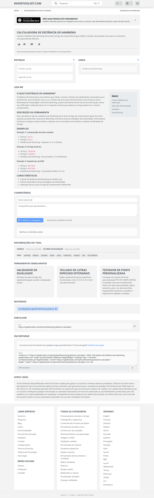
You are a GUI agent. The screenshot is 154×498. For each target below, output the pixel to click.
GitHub (21, 465)
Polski (105, 456)
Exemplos (115, 109)
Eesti (105, 448)
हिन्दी (105, 459)
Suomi (106, 452)
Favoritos (22, 416)
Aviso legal (22, 456)
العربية (105, 463)
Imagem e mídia (67, 437)
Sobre (20, 427)
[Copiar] (134, 326)
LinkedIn (21, 473)
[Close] (135, 20)
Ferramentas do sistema (71, 445)
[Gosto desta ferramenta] (19, 44)
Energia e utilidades (69, 480)
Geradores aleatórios (70, 448)
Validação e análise (69, 441)
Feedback (22, 437)
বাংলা (104, 481)
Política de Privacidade (27, 452)
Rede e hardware (68, 462)
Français (106, 419)
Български (108, 484)
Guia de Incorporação (27, 434)
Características (117, 112)
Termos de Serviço (25, 448)
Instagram (22, 469)
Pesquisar (22, 419)
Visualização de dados (70, 476)
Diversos (64, 465)
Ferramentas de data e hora (72, 427)
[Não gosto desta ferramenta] (24, 44)
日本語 (106, 477)
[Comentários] (32, 44)
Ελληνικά (107, 474)
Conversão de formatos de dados (75, 423)
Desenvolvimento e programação (75, 434)
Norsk (106, 430)
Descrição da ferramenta (121, 106)
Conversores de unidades (71, 430)
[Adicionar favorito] (39, 44)
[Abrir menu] (137, 3)
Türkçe (106, 470)
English (106, 416)
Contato (21, 441)
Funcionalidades (25, 430)
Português (107, 441)
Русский (106, 434)
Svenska (106, 445)
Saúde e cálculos (68, 452)
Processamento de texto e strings (75, 416)
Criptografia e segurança (71, 419)
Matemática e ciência (69, 473)
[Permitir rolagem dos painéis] (74, 60)
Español (106, 437)
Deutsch (106, 423)
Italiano (106, 427)
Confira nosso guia (96, 345)
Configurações (24, 445)
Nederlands (108, 466)
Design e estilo (67, 469)
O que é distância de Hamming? (120, 101)
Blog (20, 423)
